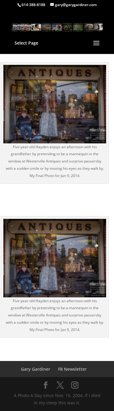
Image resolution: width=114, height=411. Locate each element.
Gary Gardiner (35, 369)
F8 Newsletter (72, 369)
